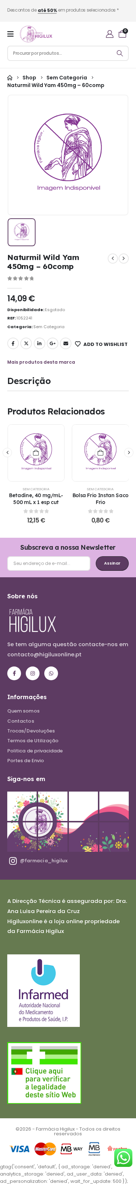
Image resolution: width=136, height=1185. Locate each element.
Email (65, 343)
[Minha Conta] (109, 34)
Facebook (13, 343)
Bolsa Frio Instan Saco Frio (100, 498)
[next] (124, 258)
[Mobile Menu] (10, 34)
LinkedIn (39, 343)
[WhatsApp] (51, 673)
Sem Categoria (49, 327)
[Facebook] (14, 673)
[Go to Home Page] (9, 78)
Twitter (26, 343)
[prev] (113, 258)
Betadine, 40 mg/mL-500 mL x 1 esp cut (36, 498)
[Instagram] (33, 673)
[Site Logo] (36, 34)
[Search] (120, 53)
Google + (52, 343)
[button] (7, 452)
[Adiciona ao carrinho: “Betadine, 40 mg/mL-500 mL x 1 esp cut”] (36, 453)
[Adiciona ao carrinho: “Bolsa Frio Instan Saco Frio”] (100, 453)
